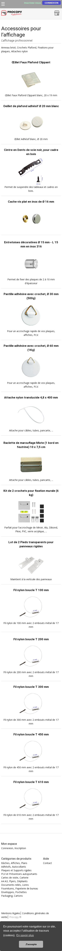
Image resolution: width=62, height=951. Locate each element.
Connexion (51, 2)
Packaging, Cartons (12, 895)
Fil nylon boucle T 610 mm (31, 782)
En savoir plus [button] (25, 935)
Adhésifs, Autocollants (13, 866)
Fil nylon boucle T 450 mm (31, 734)
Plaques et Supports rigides (16, 870)
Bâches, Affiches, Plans (14, 863)
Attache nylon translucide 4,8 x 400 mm (31, 397)
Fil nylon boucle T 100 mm (31, 590)
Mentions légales (10, 913)
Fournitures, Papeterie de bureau (19, 888)
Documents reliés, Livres (15, 884)
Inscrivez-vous (32, 3)
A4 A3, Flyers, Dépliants (14, 881)
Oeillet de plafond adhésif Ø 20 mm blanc (31, 106)
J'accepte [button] (31, 944)
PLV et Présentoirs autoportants (19, 874)
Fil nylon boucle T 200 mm (31, 639)
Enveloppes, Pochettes (14, 892)
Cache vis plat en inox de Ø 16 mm (31, 201)
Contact (47, 863)
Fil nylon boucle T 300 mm (31, 687)
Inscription (20, 848)
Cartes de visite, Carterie (14, 877)
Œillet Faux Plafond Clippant (31, 62)
